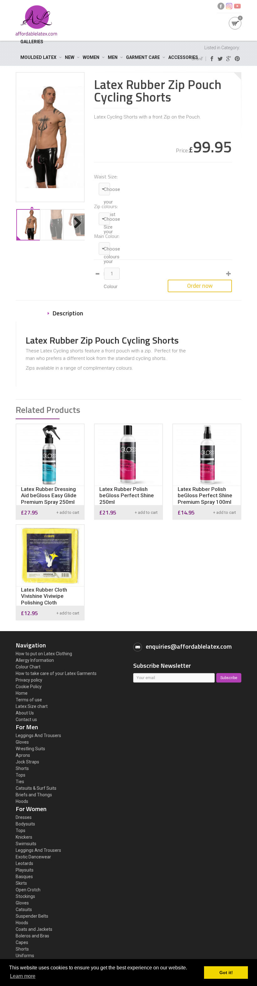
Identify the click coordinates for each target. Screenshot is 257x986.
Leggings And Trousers (38, 735)
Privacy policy (29, 680)
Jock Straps (27, 761)
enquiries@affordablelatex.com (189, 646)
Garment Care (143, 57)
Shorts (22, 768)
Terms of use (29, 699)
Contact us (26, 719)
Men (113, 57)
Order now (200, 285)
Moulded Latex (38, 57)
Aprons (23, 755)
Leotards (24, 863)
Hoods (22, 801)
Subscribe (228, 678)
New (69, 57)
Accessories (183, 57)
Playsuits (25, 870)
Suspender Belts (32, 916)
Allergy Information (35, 660)
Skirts (21, 883)
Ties (20, 781)
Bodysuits (25, 823)
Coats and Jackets (34, 929)
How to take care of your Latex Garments (56, 673)
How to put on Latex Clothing (44, 653)
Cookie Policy (29, 686)
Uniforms (25, 955)
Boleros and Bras (32, 935)
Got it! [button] (226, 972)
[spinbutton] (112, 274)
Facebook (221, 6)
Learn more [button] (22, 976)
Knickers (24, 837)
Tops (20, 775)
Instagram (229, 6)
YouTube (237, 6)
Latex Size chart (32, 706)
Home (22, 693)
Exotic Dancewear (33, 856)
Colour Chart (28, 666)
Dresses (24, 817)
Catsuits (24, 909)
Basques (24, 876)
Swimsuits (26, 843)
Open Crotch (28, 889)
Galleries (31, 41)
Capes (22, 942)
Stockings (25, 896)
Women (91, 57)
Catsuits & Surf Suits (36, 788)
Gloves (22, 742)
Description (67, 313)
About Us (25, 712)
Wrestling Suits (30, 748)
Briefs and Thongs (34, 794)
